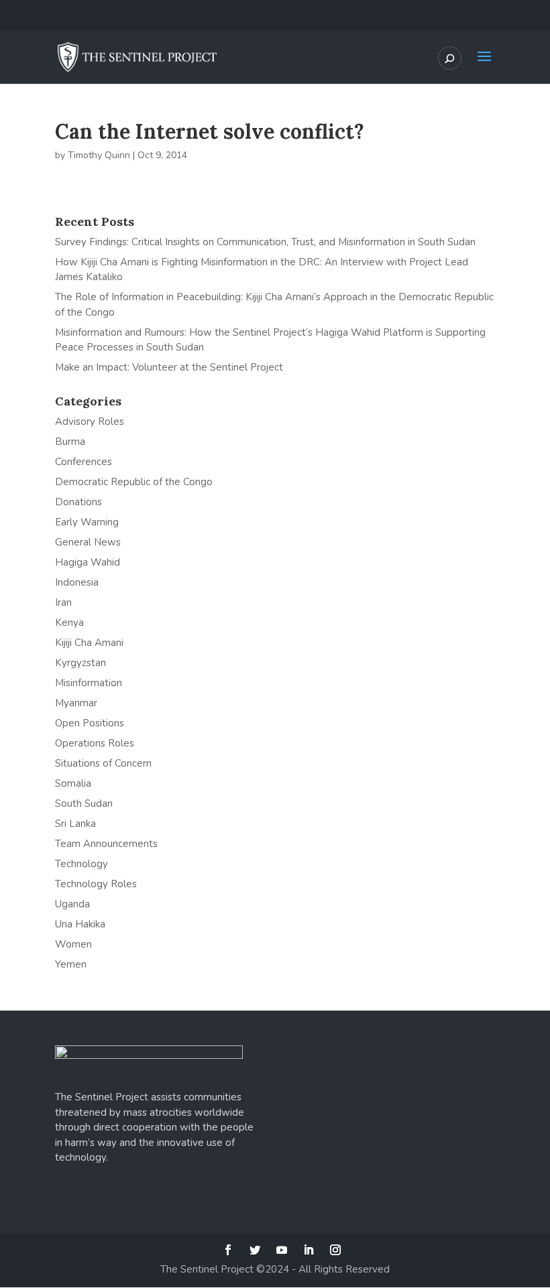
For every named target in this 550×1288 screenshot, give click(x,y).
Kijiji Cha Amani (89, 642)
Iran (63, 602)
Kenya (69, 622)
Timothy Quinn (99, 155)
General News (88, 542)
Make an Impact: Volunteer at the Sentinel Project (169, 367)
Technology (81, 864)
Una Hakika (80, 924)
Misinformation (88, 683)
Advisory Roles (89, 421)
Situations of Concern (103, 763)
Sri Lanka (75, 823)
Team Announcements (106, 843)
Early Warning (87, 522)
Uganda (72, 904)
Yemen (71, 964)
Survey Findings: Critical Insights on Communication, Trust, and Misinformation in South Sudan (265, 242)
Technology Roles (96, 884)
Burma (70, 441)
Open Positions (89, 723)
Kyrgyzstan (80, 662)
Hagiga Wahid (87, 562)
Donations (78, 502)
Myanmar (76, 703)
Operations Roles (94, 743)
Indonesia (77, 582)
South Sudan (84, 803)
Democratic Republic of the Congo (134, 482)
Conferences (83, 461)
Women (73, 944)
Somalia (73, 783)
